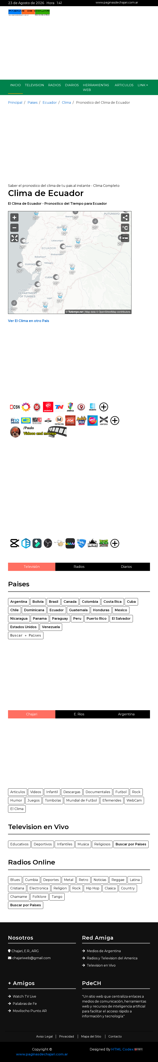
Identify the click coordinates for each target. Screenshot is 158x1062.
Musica (83, 844)
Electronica (38, 888)
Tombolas (53, 800)
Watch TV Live (24, 996)
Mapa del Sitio (91, 1036)
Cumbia (31, 880)
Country (128, 888)
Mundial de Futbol (81, 800)
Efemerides (111, 800)
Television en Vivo (101, 965)
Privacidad (67, 1036)
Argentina (126, 714)
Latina (135, 880)
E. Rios (79, 714)
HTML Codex (122, 1049)
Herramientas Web (96, 87)
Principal (15, 103)
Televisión (32, 567)
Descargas (71, 792)
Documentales (98, 792)
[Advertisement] (79, 48)
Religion (60, 888)
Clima (66, 103)
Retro (83, 880)
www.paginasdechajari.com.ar (117, 2)
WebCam (134, 800)
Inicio (15, 85)
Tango (57, 897)
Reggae (118, 880)
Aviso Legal (44, 1036)
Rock (136, 792)
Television (34, 85)
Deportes (51, 880)
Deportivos (43, 844)
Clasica (110, 888)
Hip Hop (92, 888)
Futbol (121, 792)
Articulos (124, 85)
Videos (35, 792)
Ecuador (49, 103)
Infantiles (64, 844)
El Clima (16, 809)
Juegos (34, 800)
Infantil (52, 792)
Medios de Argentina (103, 951)
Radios (54, 85)
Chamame (18, 897)
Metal (68, 880)
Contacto (115, 1036)
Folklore (39, 897)
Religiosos (102, 844)
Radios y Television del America (111, 958)
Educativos (19, 844)
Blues (15, 880)
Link (141, 85)
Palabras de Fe (24, 1004)
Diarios (72, 85)
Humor (16, 800)
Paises (32, 103)
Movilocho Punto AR (29, 1011)
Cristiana (17, 888)
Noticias (100, 880)
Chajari (31, 714)
